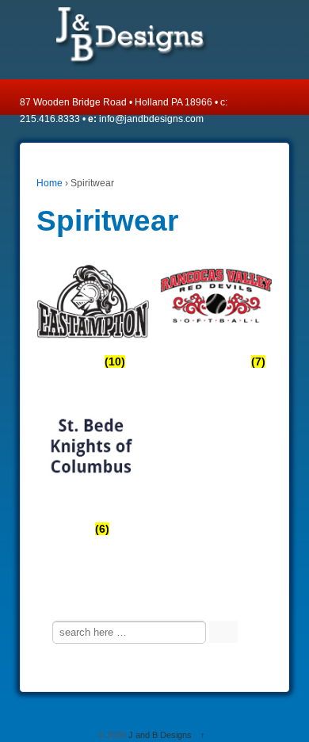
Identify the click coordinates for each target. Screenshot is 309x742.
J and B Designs (160, 735)
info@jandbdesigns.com (151, 118)
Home (49, 183)
